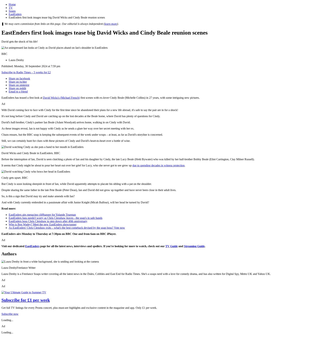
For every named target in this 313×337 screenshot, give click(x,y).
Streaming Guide (194, 246)
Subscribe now (9, 313)
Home (12, 4)
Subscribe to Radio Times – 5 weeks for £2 (26, 72)
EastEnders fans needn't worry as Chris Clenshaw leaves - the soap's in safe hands (55, 217)
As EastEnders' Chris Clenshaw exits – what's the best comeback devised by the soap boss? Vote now (67, 227)
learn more (111, 23)
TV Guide (171, 246)
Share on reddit (17, 88)
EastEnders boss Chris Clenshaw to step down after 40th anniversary (48, 221)
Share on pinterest (19, 85)
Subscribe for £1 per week (25, 300)
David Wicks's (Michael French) (61, 97)
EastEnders (15, 14)
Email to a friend (18, 91)
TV (11, 7)
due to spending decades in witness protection (158, 165)
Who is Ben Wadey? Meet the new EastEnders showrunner (42, 224)
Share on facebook (19, 78)
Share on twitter (18, 81)
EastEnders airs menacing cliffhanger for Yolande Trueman (42, 214)
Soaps (12, 10)
